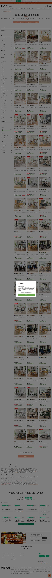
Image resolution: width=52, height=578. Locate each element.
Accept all (26, 294)
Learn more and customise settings (26, 292)
